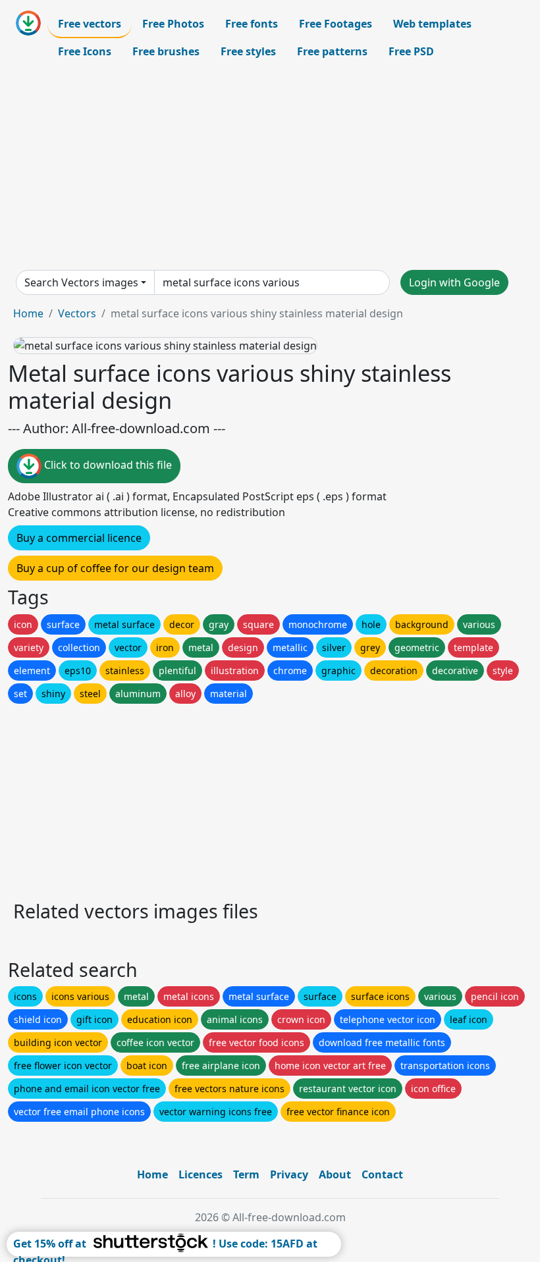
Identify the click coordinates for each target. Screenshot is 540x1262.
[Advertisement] (270, 167)
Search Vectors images (81, 282)
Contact (382, 1174)
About (335, 1174)
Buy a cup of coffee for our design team (115, 568)
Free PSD (411, 51)
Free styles (248, 51)
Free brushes (166, 51)
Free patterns (332, 51)
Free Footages (335, 23)
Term (246, 1174)
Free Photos (173, 23)
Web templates (432, 23)
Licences (200, 1174)
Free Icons (84, 51)
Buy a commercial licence (79, 538)
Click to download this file (106, 465)
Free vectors (89, 23)
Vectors (77, 313)
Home (28, 313)
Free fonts (251, 23)
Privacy (289, 1174)
